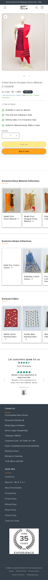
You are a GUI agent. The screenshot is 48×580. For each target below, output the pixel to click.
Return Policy (10, 510)
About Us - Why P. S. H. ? (15, 482)
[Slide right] (29, 75)
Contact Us (9, 477)
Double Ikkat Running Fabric (30, 335)
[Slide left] (18, 75)
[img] (24, 362)
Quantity (5, 131)
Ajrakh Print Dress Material (10, 217)
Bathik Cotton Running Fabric (10, 335)
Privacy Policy (10, 499)
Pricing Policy (10, 493)
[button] (5, 7)
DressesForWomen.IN (20, 568)
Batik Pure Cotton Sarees (11, 266)
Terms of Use (10, 515)
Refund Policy (11, 504)
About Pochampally (13, 488)
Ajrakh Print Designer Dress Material (30, 218)
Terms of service (18, 575)
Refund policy (21, 571)
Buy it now (24, 151)
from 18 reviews (24, 366)
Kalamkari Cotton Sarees (31, 277)
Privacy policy (34, 571)
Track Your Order (12, 521)
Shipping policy (33, 575)
